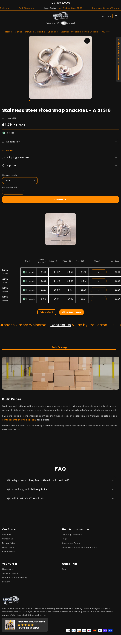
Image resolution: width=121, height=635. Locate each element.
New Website (8, 551)
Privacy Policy (8, 543)
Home (8, 31)
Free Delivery (39, 8)
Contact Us (43, 324)
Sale (64, 569)
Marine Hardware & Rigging (30, 31)
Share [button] (9, 150)
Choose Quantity (10, 187)
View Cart (46, 312)
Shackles (53, 31)
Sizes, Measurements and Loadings (79, 547)
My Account (8, 569)
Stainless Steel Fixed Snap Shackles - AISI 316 (85, 31)
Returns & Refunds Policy (14, 577)
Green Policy (8, 547)
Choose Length (9, 175)
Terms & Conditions (12, 573)
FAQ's (65, 539)
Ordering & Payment (72, 534)
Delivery (6, 582)
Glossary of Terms (71, 543)
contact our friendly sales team (19, 419)
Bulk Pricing (59, 347)
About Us (6, 534)
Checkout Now (71, 312)
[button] (3, 16)
